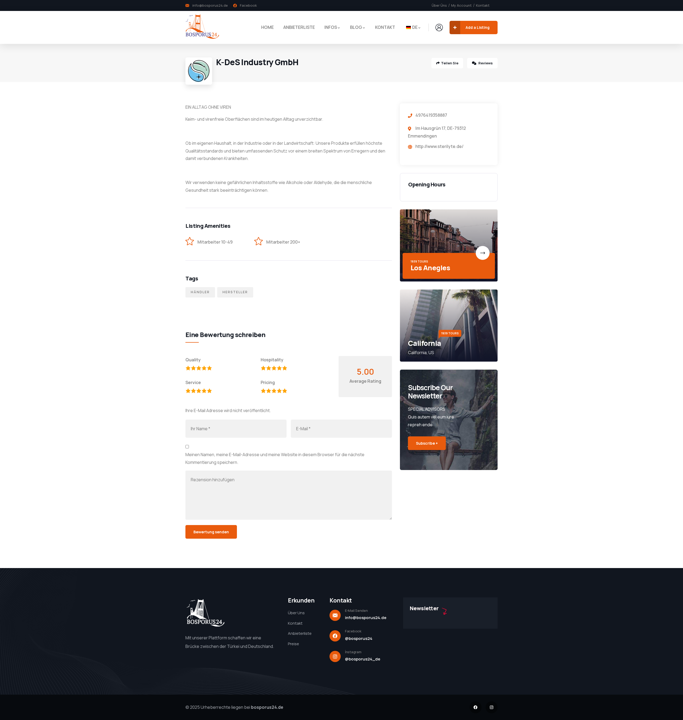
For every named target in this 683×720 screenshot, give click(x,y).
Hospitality (272, 360)
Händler (200, 292)
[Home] (202, 27)
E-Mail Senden (356, 610)
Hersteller (235, 292)
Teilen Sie (449, 63)
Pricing (268, 382)
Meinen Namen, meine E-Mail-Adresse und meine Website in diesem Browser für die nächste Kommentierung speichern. (274, 458)
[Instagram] (492, 707)
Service (193, 382)
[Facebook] (476, 707)
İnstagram (353, 651)
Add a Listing (478, 27)
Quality (193, 360)
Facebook (353, 631)
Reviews (485, 63)
